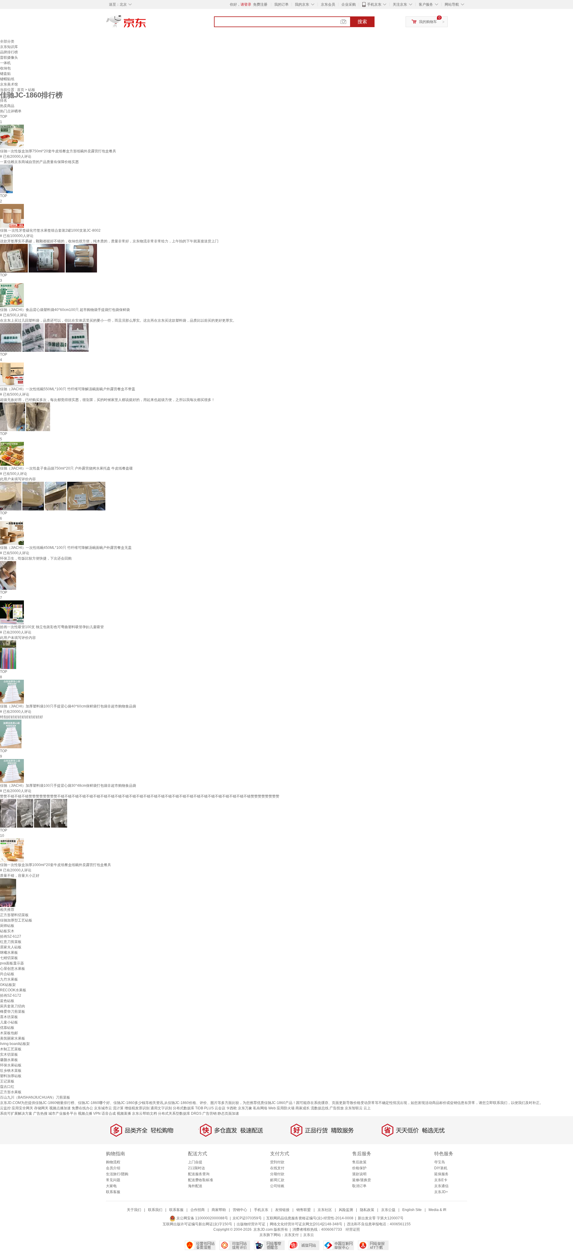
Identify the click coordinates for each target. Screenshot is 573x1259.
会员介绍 (113, 1168)
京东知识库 (9, 47)
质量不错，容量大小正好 (19, 876)
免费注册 (260, 4)
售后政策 (359, 1162)
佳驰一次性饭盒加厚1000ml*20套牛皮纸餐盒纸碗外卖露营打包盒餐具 (55, 865)
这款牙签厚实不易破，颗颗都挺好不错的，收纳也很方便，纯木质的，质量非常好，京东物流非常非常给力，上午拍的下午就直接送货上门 (109, 241)
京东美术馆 (9, 84)
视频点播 (85, 1113)
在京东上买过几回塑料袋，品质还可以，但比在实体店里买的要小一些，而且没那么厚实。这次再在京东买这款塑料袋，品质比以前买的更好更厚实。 (118, 320)
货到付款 (277, 1162)
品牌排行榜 (9, 52)
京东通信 (441, 1186)
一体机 (5, 63)
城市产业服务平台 (62, 1113)
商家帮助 (219, 1210)
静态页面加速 (228, 1113)
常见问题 (113, 1180)
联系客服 (113, 1192)
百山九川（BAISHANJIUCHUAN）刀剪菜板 (35, 1097)
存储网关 (41, 1108)
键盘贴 (5, 74)
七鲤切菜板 (9, 958)
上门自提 (195, 1162)
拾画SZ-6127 (10, 936)
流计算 (118, 1108)
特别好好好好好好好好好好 (21, 717)
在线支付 (277, 1168)
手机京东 (374, 4)
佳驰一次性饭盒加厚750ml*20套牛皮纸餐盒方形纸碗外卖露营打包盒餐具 (58, 151)
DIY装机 (440, 1168)
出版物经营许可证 (251, 1224)
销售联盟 (303, 1210)
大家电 (111, 1186)
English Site (412, 1210)
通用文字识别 (161, 1108)
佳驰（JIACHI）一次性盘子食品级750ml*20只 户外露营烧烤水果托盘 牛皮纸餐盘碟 (66, 468)
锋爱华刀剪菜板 (12, 1011)
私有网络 (260, 1108)
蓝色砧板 (7, 1001)
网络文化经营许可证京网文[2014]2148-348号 (306, 1224)
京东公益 (388, 1210)
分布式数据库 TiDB (188, 1108)
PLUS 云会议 (214, 1108)
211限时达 (196, 1168)
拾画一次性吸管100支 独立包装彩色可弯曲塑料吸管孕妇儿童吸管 (52, 627)
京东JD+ (441, 1192)
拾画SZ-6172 (10, 995)
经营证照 (353, 1229)
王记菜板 (7, 1081)
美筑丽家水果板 (12, 1038)
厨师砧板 (7, 926)
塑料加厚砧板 (10, 1076)
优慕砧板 (7, 1028)
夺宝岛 (439, 1162)
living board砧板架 (15, 1044)
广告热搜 (40, 1113)
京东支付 (291, 1235)
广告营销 (209, 1113)
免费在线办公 (82, 1108)
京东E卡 (440, 1180)
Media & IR (437, 1210)
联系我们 (155, 1210)
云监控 (5, 1108)
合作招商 (197, 1210)
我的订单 (281, 4)
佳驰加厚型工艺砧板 (16, 920)
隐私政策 (367, 1210)
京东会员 (328, 4)
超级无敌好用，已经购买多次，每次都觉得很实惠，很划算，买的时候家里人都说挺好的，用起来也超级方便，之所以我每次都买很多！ (107, 400)
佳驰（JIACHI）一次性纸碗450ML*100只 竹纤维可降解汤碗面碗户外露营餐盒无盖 (66, 548)
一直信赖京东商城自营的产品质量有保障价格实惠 (39, 162)
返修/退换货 (361, 1180)
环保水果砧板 (10, 1065)
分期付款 (277, 1174)
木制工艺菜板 (10, 1049)
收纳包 (5, 68)
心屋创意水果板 (12, 969)
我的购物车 (428, 22)
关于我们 (134, 1210)
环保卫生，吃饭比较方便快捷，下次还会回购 (36, 558)
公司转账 (277, 1186)
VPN (97, 1113)
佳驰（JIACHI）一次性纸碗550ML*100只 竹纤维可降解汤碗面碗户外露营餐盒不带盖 (67, 389)
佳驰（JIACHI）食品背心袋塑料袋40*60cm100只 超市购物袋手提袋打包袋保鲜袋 (65, 310)
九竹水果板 (9, 979)
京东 (146, 24)
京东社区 (325, 1210)
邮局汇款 (277, 1180)
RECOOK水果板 (13, 990)
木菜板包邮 (9, 1033)
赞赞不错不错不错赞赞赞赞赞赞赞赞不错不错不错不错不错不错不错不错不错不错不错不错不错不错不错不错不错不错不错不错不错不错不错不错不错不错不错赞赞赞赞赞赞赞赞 (139, 796)
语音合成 (108, 1113)
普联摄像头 (9, 57)
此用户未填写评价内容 (18, 479)
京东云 (308, 1235)
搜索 (362, 21)
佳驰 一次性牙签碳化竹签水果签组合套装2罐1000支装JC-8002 (50, 230)
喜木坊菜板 (9, 1017)
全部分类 (7, 41)
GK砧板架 (8, 985)
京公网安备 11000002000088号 (201, 1218)
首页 (21, 90)
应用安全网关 (22, 1108)
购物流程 (113, 1162)
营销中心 (240, 1210)
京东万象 (245, 1108)
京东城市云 (103, 1108)
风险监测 (346, 1210)
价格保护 (359, 1168)
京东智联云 (354, 1108)
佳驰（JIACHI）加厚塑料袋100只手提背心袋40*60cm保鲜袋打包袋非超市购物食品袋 (68, 706)
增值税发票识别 (137, 1108)
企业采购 (348, 4)
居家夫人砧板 (10, 947)
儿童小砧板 (9, 1022)
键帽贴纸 (7, 79)
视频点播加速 (60, 1108)
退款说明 (359, 1174)
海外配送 (195, 1186)
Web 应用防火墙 (281, 1108)
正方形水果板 (10, 1092)
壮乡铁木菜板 (10, 1070)
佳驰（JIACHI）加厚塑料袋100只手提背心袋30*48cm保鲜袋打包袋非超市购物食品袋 (68, 785)
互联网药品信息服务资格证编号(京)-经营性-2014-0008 (309, 1218)
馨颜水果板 (9, 1060)
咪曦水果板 (9, 952)
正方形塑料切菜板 (14, 915)
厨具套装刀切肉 (12, 1006)
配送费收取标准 (200, 1180)
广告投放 (336, 1108)
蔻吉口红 (7, 1087)
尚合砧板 (7, 974)
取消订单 (359, 1186)
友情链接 (282, 1210)
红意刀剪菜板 (10, 942)
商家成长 (302, 1108)
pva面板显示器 (12, 963)
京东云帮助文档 (144, 1113)
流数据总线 (320, 1108)
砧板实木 (7, 931)
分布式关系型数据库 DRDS (179, 1113)
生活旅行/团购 (117, 1174)
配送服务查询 (199, 1174)
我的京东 (302, 4)
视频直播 (124, 1113)
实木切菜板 (9, 1054)
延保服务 (441, 1174)
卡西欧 (231, 1108)
